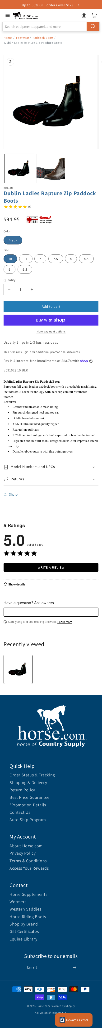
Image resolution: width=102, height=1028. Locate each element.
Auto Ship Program (27, 819)
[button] (51, 467)
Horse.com (43, 1006)
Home (8, 38)
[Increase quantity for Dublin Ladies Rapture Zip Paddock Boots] (31, 289)
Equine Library (23, 939)
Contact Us (19, 812)
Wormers (17, 901)
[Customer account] (84, 15)
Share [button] (13, 494)
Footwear (22, 38)
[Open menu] (7, 15)
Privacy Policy (22, 853)
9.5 (25, 269)
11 (26, 259)
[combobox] (51, 26)
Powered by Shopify (63, 1006)
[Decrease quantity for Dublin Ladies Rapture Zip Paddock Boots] (9, 289)
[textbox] (51, 612)
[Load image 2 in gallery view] (50, 168)
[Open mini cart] (94, 15)
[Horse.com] (25, 15)
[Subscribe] (75, 967)
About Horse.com (26, 845)
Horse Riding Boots (27, 916)
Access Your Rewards (29, 868)
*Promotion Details (27, 805)
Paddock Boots (43, 38)
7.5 (55, 259)
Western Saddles (25, 909)
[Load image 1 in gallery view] (19, 168)
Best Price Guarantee (29, 797)
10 (10, 259)
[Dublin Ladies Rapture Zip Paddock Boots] (18, 669)
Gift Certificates (24, 931)
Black (13, 240)
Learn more (64, 622)
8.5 (86, 259)
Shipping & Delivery (28, 782)
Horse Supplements (28, 894)
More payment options (51, 331)
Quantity (9, 280)
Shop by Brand (23, 924)
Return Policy (22, 790)
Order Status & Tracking (32, 775)
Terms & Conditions (28, 860)
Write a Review (51, 567)
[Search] (93, 26)
